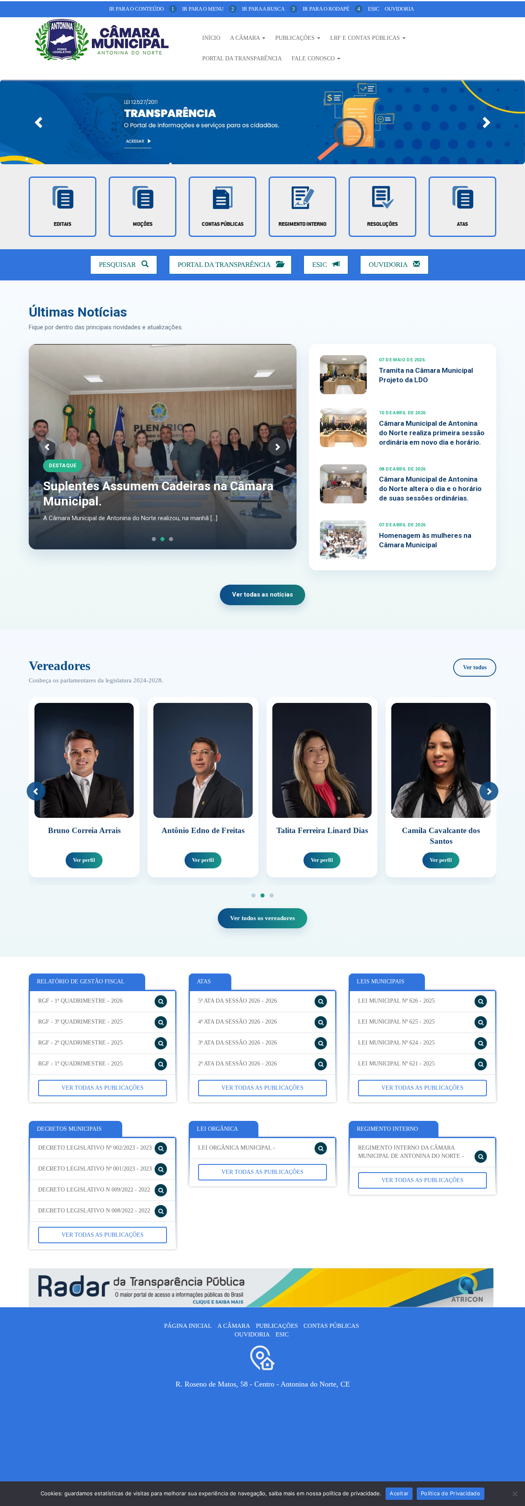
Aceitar (399, 1493)
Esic (373, 9)
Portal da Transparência (242, 58)
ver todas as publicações (103, 1088)
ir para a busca (268, 9)
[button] (39, 122)
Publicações (295, 38)
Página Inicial (188, 1325)
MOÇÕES (143, 224)
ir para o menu (208, 9)
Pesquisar (118, 265)
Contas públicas (331, 1325)
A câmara (233, 1325)
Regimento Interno (302, 224)
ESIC (320, 265)
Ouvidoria (399, 9)
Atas (462, 224)
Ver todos (474, 667)
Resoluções (382, 224)
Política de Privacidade (450, 1493)
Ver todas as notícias (262, 594)
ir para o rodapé (331, 9)
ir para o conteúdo (141, 9)
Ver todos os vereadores (262, 918)
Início (211, 38)
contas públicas (223, 224)
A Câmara (245, 38)
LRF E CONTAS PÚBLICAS (366, 38)
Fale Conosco (314, 58)
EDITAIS (62, 224)
